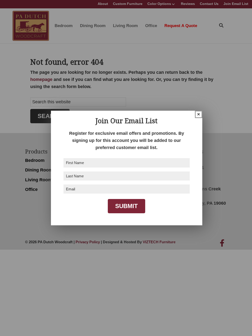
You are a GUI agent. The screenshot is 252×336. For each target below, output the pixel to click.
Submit (126, 206)
